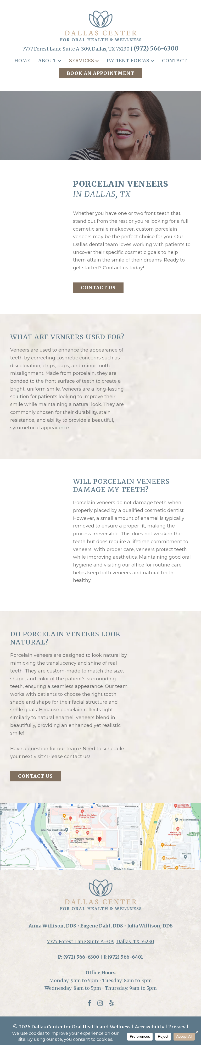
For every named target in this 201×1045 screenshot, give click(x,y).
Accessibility (149, 1027)
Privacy (176, 1027)
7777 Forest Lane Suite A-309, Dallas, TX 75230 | (78, 49)
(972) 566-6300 (156, 48)
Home (22, 61)
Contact (174, 61)
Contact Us (98, 288)
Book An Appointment (100, 73)
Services (81, 61)
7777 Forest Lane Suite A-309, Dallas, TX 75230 (100, 941)
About (47, 61)
